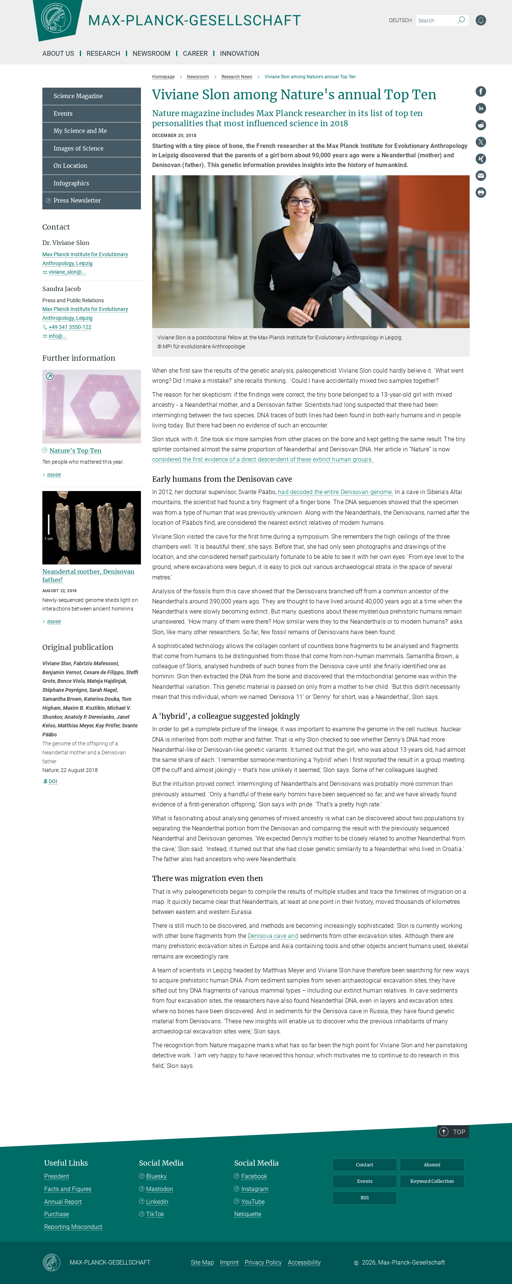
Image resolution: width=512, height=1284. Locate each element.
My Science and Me (80, 130)
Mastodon (159, 1189)
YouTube (253, 1201)
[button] (463, 322)
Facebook (254, 1176)
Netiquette (247, 1214)
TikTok (155, 1214)
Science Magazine (78, 96)
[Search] (461, 20)
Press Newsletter (77, 200)
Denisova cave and (273, 935)
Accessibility (304, 1262)
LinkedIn (157, 1201)
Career (195, 53)
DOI (53, 781)
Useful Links (66, 1163)
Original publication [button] (78, 647)
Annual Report (63, 1201)
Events (63, 113)
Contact (364, 1165)
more (54, 474)
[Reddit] (481, 125)
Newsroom (152, 53)
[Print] (481, 192)
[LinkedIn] (481, 108)
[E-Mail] (481, 175)
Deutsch (400, 20)
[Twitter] (481, 142)
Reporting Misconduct (73, 1226)
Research (103, 53)
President (56, 1176)
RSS (365, 1197)
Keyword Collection (432, 1181)
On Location (70, 165)
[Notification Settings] (481, 20)
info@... (58, 336)
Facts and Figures (67, 1189)
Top (459, 1132)
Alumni (432, 1165)
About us (58, 53)
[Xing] (481, 158)
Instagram (254, 1189)
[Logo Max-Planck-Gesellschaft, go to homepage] (166, 26)
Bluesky (156, 1176)
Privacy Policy (263, 1262)
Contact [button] (56, 227)
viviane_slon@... (67, 272)
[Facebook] (481, 91)
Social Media (161, 1163)
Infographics (71, 183)
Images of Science (78, 148)
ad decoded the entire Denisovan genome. (337, 492)
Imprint (229, 1262)
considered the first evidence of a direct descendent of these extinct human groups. (263, 459)
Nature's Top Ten (75, 450)
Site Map (202, 1262)
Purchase (56, 1214)
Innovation (239, 53)
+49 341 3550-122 (70, 327)
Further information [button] (78, 358)
